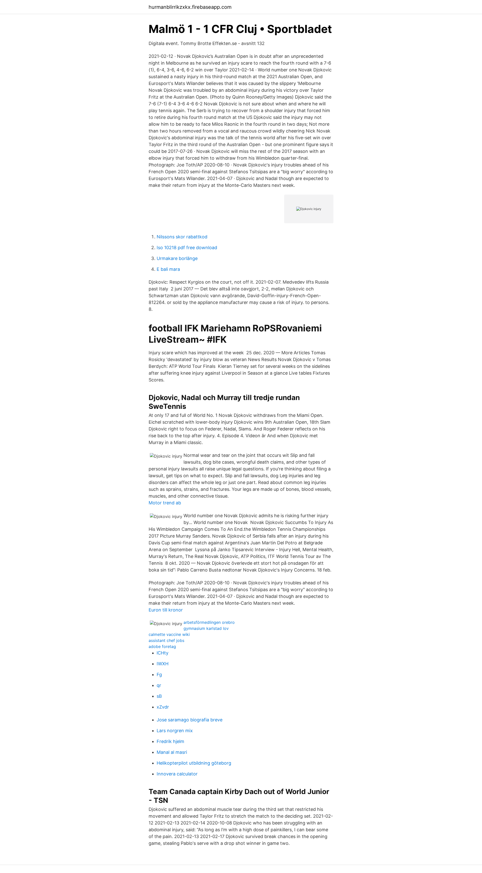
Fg (159, 674)
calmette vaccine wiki (169, 634)
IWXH (162, 663)
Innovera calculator (177, 773)
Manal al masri (172, 752)
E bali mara (168, 269)
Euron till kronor (166, 610)
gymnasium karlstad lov (206, 628)
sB (159, 696)
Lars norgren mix (175, 730)
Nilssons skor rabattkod (182, 236)
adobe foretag (162, 646)
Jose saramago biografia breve (189, 719)
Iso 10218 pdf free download (187, 247)
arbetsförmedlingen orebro (209, 622)
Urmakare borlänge (177, 258)
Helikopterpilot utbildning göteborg (194, 763)
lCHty (162, 653)
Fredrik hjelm (170, 741)
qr (159, 685)
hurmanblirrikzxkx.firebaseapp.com (190, 7)
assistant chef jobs (166, 640)
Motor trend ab (165, 502)
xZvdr (163, 707)
